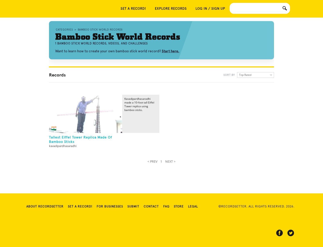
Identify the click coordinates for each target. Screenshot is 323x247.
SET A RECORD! (133, 8)
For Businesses (110, 206)
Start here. (170, 51)
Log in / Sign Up (210, 8)
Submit (133, 206)
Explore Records (171, 8)
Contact (151, 206)
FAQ (166, 206)
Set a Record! (80, 206)
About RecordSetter (45, 206)
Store (179, 206)
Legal (193, 206)
